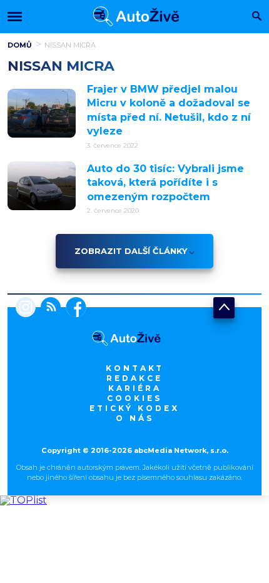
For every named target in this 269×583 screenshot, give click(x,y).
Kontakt (135, 368)
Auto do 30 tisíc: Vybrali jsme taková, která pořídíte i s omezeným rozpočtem (165, 183)
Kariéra (134, 388)
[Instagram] (26, 308)
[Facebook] (73, 308)
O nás (135, 418)
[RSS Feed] (48, 308)
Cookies (134, 398)
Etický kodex (134, 408)
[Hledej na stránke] (256, 17)
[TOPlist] (23, 500)
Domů (20, 45)
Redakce (134, 378)
